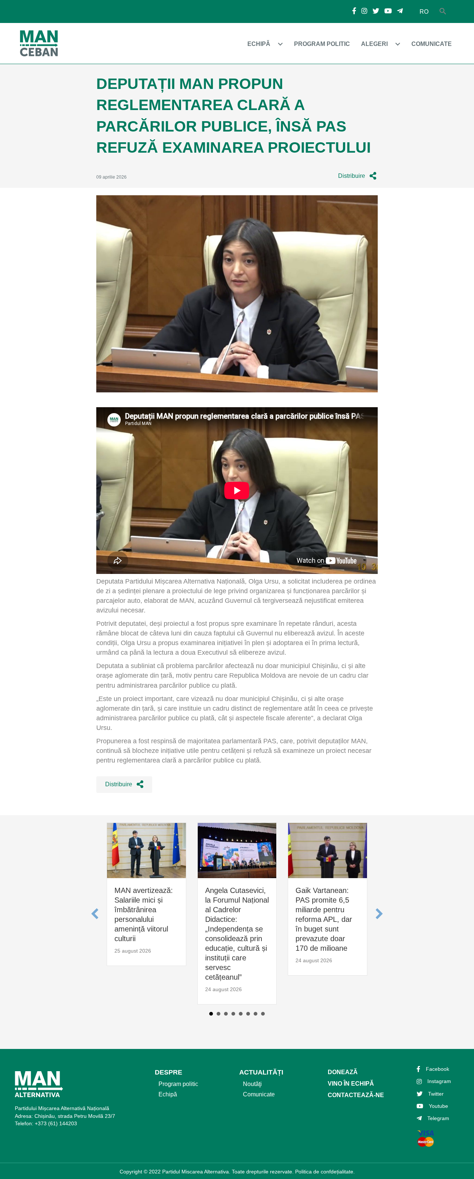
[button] (357, 176)
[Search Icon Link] (443, 11)
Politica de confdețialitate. (325, 1172)
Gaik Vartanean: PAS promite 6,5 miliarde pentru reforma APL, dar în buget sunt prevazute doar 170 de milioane (324, 919)
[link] (267, 44)
